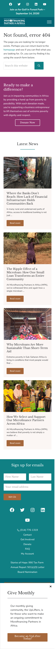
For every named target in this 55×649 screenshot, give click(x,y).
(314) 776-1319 (29, 530)
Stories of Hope (19, 562)
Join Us (12, 496)
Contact (27, 534)
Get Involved (27, 539)
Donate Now (27, 122)
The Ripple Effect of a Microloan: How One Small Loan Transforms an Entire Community (25, 274)
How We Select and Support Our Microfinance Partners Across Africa (26, 420)
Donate (27, 544)
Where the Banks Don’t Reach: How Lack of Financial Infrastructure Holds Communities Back (27, 198)
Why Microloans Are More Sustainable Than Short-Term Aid (27, 348)
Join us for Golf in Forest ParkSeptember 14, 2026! (27, 11)
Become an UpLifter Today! (27, 637)
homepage (9, 49)
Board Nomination (27, 572)
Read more (17, 223)
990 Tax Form (36, 562)
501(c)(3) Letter (35, 567)
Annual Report (18, 567)
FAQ (27, 549)
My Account (27, 553)
